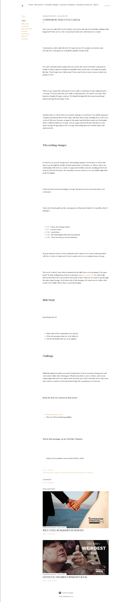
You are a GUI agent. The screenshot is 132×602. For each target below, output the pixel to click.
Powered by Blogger (67, 593)
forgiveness (25, 34)
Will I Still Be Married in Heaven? (63, 530)
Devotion (24, 31)
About (95, 5)
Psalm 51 (24, 36)
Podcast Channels (67, 5)
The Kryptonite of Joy (55, 414)
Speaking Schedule (84, 5)
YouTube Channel (51, 5)
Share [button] (23, 16)
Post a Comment (48, 482)
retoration (24, 39)
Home (30, 5)
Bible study (25, 24)
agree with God (87, 275)
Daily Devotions (26, 29)
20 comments (51, 534)
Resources (38, 5)
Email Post (50, 470)
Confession (25, 26)
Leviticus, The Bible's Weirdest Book (65, 577)
